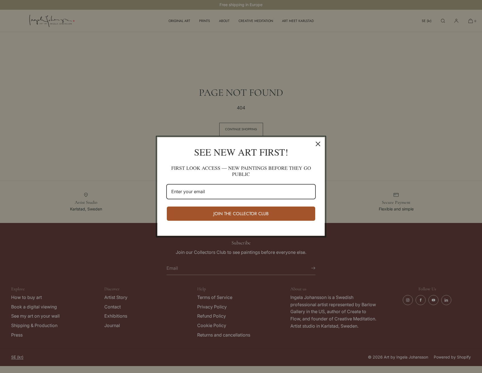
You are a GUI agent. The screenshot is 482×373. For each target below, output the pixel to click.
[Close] (318, 144)
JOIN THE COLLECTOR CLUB (241, 213)
